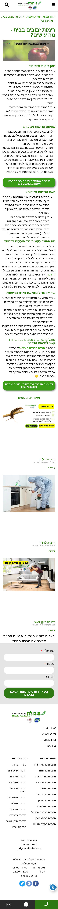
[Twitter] (22, 884)
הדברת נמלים (18, 803)
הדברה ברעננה (47, 770)
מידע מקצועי (33, 16)
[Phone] (46, 904)
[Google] (29, 884)
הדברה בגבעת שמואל (43, 812)
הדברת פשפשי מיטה (18, 790)
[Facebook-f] (36, 884)
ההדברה (50, 274)
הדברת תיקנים (18, 776)
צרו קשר (51, 745)
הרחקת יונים (19, 827)
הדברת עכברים (17, 815)
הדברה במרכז (48, 788)
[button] (7, 4)
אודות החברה (48, 739)
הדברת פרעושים (17, 770)
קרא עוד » (51, 468)
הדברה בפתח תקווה (44, 824)
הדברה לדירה (47, 542)
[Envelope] (9, 904)
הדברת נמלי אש (17, 782)
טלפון (50, 663)
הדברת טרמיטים (17, 797)
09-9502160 (29, 844)
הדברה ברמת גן (47, 800)
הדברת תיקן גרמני (44, 622)
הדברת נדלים (47, 459)
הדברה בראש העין (45, 818)
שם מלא (48, 651)
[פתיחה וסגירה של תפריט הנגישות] (52, 887)
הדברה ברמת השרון (45, 764)
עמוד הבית (49, 16)
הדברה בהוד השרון (45, 776)
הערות (50, 676)
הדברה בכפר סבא (46, 782)
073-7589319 (29, 840)
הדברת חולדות (18, 809)
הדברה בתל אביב (46, 806)
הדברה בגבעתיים (46, 794)
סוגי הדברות (19, 764)
